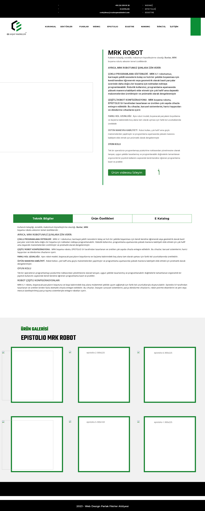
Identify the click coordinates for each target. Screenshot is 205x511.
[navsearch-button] (195, 27)
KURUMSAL (50, 26)
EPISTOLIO (112, 26)
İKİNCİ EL (161, 26)
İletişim (174, 26)
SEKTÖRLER (66, 26)
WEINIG (96, 26)
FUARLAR (84, 26)
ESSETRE (129, 26)
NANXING (145, 26)
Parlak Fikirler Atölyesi (115, 506)
